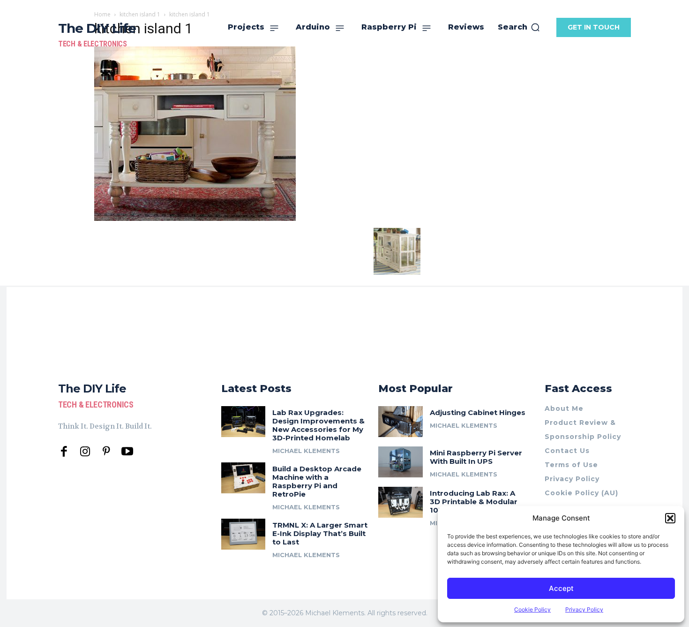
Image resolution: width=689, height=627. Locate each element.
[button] (670, 518)
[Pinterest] (106, 452)
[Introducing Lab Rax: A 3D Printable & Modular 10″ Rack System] (400, 502)
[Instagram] (85, 452)
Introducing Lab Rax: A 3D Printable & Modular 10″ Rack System (473, 501)
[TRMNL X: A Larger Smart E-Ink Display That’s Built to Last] (243, 534)
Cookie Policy (532, 609)
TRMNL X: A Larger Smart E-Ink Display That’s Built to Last (319, 533)
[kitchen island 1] (195, 218)
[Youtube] (127, 452)
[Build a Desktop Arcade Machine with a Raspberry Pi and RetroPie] (243, 477)
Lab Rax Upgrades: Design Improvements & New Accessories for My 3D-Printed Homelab (318, 425)
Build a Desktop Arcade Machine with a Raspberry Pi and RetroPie (316, 481)
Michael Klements (306, 450)
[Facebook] (64, 452)
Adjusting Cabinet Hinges (477, 412)
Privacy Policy (584, 609)
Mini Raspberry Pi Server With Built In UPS (476, 457)
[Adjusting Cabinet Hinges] (400, 421)
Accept (561, 588)
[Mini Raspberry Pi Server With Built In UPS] (400, 461)
